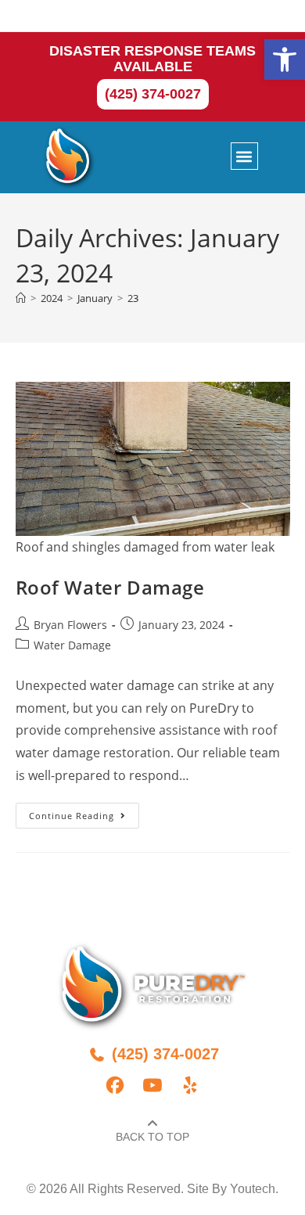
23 (132, 298)
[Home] (21, 298)
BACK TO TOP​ (152, 1137)
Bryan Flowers (70, 624)
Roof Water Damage (110, 587)
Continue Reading (84, 812)
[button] (284, 59)
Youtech (252, 1188)
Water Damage (72, 645)
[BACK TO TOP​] (152, 1123)
